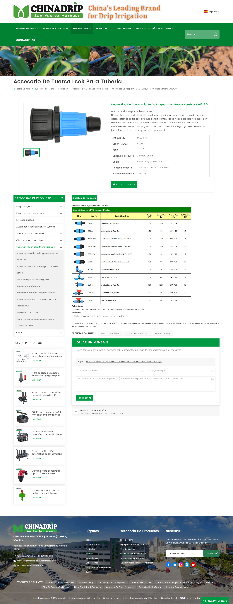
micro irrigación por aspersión (112, 582)
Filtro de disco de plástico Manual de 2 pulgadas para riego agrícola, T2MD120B (46, 374)
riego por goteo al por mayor (87, 587)
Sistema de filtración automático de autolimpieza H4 (47, 433)
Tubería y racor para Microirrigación (51, 88)
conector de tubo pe (109, 333)
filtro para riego (86, 582)
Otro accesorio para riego (30, 240)
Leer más (36, 360)
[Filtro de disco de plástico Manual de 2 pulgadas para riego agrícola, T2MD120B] (23, 377)
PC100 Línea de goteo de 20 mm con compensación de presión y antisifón (46, 413)
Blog (88, 572)
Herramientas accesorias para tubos (35, 319)
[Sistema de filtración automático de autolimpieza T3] (23, 456)
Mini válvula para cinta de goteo (33, 279)
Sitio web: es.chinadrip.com (30, 565)
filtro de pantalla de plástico (56, 587)
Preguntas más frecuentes (154, 29)
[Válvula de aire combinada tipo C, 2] (23, 475)
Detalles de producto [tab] (84, 198)
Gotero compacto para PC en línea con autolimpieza (46, 492)
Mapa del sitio (92, 558)
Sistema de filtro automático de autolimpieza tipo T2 (47, 394)
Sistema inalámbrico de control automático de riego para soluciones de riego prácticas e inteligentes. (47, 354)
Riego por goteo (24, 206)
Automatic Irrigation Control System (35, 226)
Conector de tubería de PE (137, 333)
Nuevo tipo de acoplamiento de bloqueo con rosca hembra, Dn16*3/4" (124, 361)
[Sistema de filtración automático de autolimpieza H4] (23, 436)
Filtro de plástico (25, 220)
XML (155, 598)
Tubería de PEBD (25, 325)
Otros (19, 332)
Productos (80, 29)
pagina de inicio (26, 29)
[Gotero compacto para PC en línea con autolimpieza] (23, 495)
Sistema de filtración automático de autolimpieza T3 (47, 452)
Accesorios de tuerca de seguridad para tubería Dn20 (37, 302)
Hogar (88, 540)
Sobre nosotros (54, 29)
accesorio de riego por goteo (120, 587)
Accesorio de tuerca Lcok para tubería (90, 88)
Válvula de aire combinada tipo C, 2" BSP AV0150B (46, 472)
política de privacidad (169, 598)
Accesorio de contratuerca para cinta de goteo (37, 269)
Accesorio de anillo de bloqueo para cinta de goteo (38, 256)
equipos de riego (163, 333)
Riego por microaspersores (30, 213)
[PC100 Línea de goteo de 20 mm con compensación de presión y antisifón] (23, 416)
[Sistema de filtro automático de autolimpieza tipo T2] (23, 397)
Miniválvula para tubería (28, 312)
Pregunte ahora (125, 184)
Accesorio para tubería (28, 286)
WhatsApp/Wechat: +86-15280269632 (35, 556)
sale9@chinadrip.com (46, 560)
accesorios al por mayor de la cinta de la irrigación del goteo (185, 582)
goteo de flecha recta (150, 587)
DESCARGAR (123, 29)
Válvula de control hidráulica (31, 233)
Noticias (102, 29)
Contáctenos (25, 40)
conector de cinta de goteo (60, 582)
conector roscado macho (177, 587)
